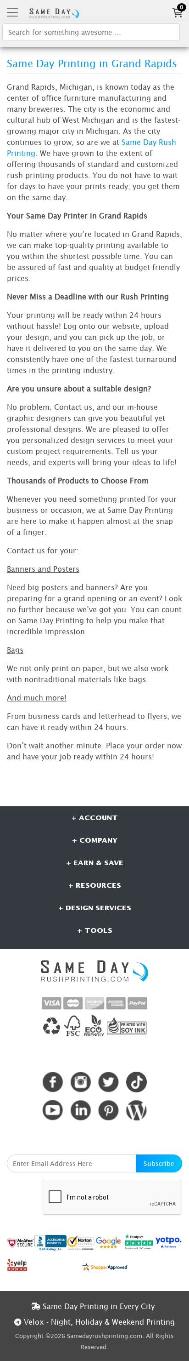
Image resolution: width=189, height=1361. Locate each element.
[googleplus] (20, 1242)
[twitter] (108, 1082)
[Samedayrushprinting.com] (53, 12)
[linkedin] (80, 1110)
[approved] (105, 1266)
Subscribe (159, 1163)
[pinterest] (108, 1110)
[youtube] (52, 1110)
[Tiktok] (136, 1082)
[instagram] (80, 1082)
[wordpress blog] (136, 1110)
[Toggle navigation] (12, 12)
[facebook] (52, 1082)
